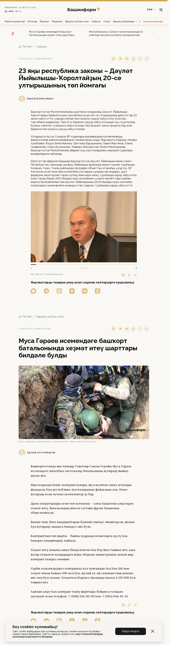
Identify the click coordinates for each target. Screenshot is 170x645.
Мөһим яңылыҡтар (15, 21)
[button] (135, 268)
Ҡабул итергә (130, 631)
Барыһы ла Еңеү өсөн (77, 21)
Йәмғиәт (44, 21)
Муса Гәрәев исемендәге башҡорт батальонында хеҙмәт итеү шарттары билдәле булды (51, 33)
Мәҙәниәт (57, 21)
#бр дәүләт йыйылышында (47, 274)
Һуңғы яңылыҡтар (153, 21)
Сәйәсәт (96, 21)
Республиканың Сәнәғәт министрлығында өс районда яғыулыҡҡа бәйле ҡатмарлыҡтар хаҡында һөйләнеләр (116, 33)
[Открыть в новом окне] (33, 291)
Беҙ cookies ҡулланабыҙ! (35, 627)
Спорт (107, 21)
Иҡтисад (32, 21)
